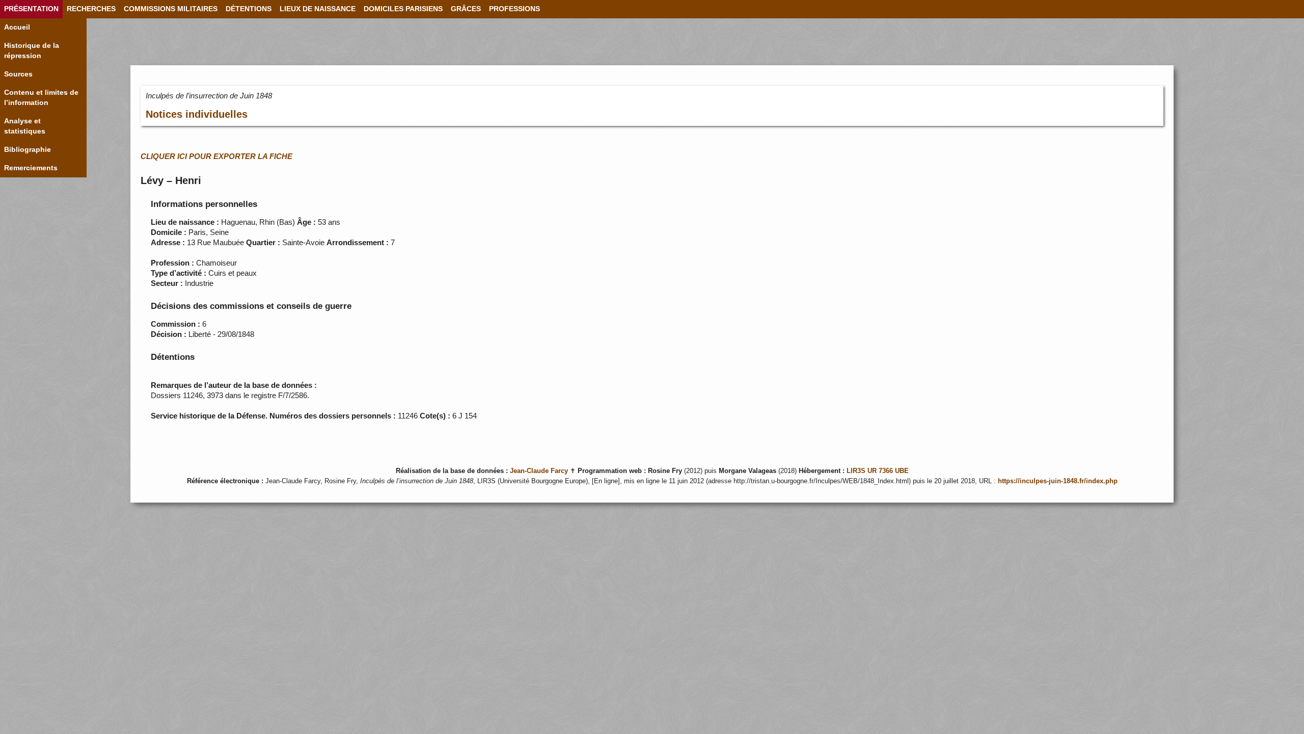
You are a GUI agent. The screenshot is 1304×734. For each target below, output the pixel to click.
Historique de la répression (31, 51)
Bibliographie (27, 149)
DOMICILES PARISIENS (403, 9)
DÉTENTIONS (248, 9)
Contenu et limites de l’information (41, 98)
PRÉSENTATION (31, 9)
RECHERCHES (91, 9)
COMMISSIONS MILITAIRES (171, 9)
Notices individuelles (197, 114)
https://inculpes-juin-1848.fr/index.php (1058, 481)
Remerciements (31, 168)
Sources (18, 74)
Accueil (17, 27)
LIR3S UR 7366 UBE (878, 471)
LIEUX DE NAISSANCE (318, 9)
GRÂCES (466, 9)
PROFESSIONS (514, 9)
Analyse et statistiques (24, 126)
